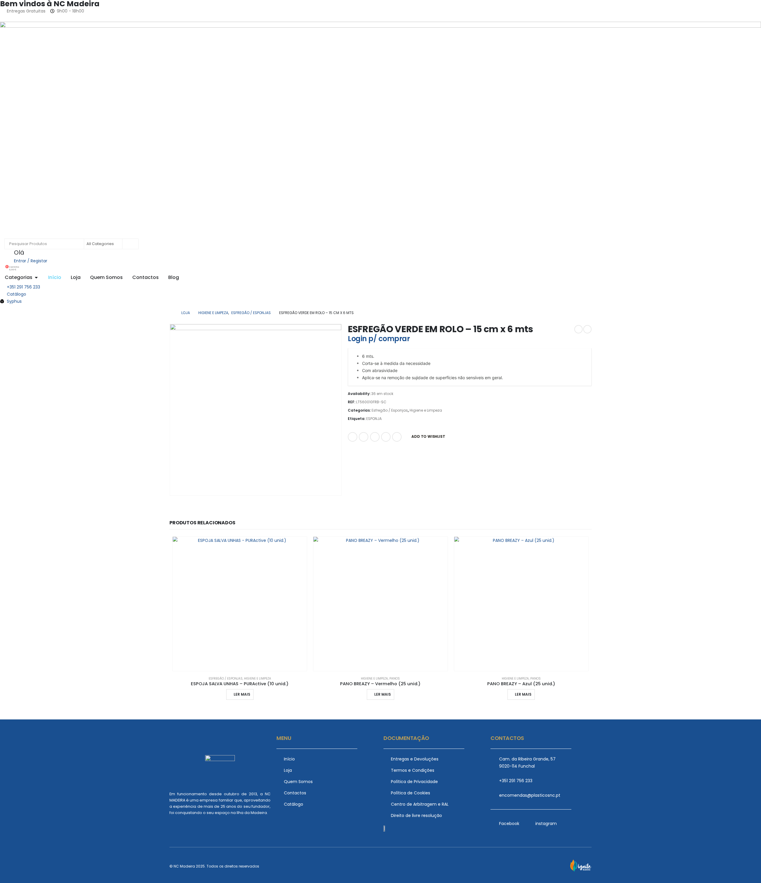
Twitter (363, 437)
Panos (394, 678)
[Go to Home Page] (171, 312)
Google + (386, 437)
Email (397, 437)
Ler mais (242, 694)
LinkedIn (375, 437)
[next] (587, 329)
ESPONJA (374, 418)
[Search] (130, 244)
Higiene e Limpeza (426, 410)
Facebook (352, 437)
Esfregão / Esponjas (390, 410)
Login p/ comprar (379, 339)
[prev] (578, 329)
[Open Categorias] (36, 277)
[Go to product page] (240, 604)
